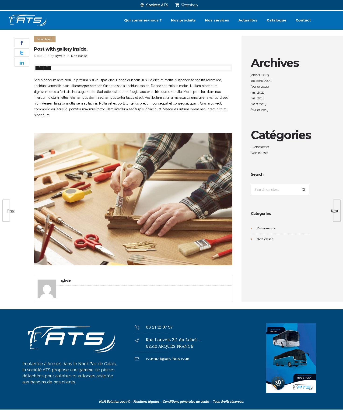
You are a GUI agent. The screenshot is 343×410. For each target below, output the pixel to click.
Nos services (217, 20)
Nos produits (183, 20)
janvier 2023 (260, 75)
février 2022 (260, 86)
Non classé (259, 153)
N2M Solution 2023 (113, 401)
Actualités (247, 20)
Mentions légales (146, 401)
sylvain (60, 56)
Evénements (260, 147)
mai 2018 (258, 98)
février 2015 (259, 110)
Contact (303, 20)
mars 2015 (258, 104)
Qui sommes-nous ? (143, 20)
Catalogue (276, 20)
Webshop (189, 5)
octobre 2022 (261, 81)
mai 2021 (257, 92)
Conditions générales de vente (186, 401)
